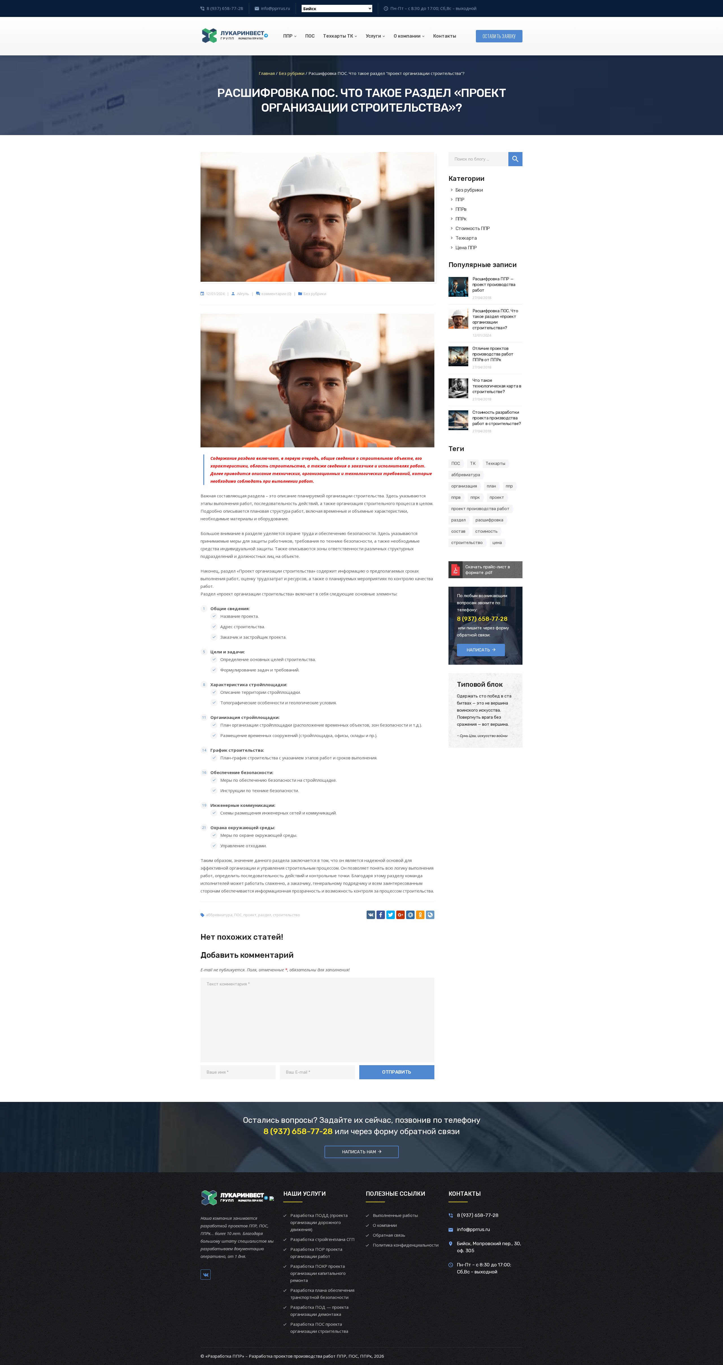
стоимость (486, 531)
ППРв (461, 209)
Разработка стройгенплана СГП (322, 1239)
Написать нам (359, 1151)
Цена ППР (466, 247)
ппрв (456, 497)
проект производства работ (480, 508)
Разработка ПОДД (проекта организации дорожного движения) (319, 1222)
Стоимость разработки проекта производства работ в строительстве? (496, 418)
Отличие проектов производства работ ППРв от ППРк (493, 354)
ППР (288, 36)
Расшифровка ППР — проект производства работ (493, 284)
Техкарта (466, 238)
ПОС (310, 36)
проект (249, 914)
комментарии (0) (276, 293)
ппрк (475, 497)
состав (458, 531)
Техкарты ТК (338, 36)
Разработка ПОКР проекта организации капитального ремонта (318, 1273)
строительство (286, 914)
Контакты (444, 36)
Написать (478, 650)
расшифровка (489, 520)
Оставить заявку (499, 36)
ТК (473, 463)
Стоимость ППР (473, 228)
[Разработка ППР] (234, 36)
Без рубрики (315, 293)
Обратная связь (389, 1235)
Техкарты (495, 463)
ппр (509, 486)
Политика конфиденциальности (406, 1245)
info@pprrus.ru (275, 8)
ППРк (461, 219)
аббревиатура (219, 914)
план (491, 486)
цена (497, 542)
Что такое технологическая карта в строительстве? (496, 386)
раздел (264, 914)
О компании (407, 36)
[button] (515, 159)
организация (464, 486)
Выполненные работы (395, 1215)
